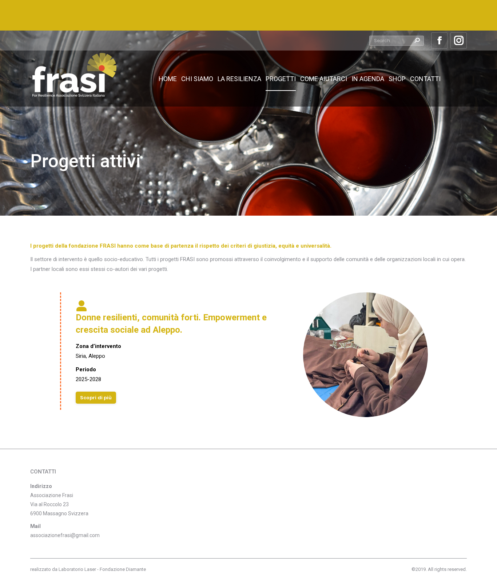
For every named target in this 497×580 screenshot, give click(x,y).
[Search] (417, 41)
